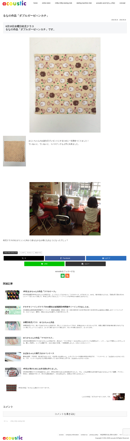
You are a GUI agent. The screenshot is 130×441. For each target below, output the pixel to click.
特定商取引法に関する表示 (108, 434)
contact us (84, 434)
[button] (86, 264)
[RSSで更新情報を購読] (67, 276)
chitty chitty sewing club (10, 252)
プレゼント (30, 252)
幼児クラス (38, 252)
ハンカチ (22, 252)
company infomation (72, 434)
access (61, 434)
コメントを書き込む (65, 414)
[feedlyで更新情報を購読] (63, 276)
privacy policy (94, 434)
